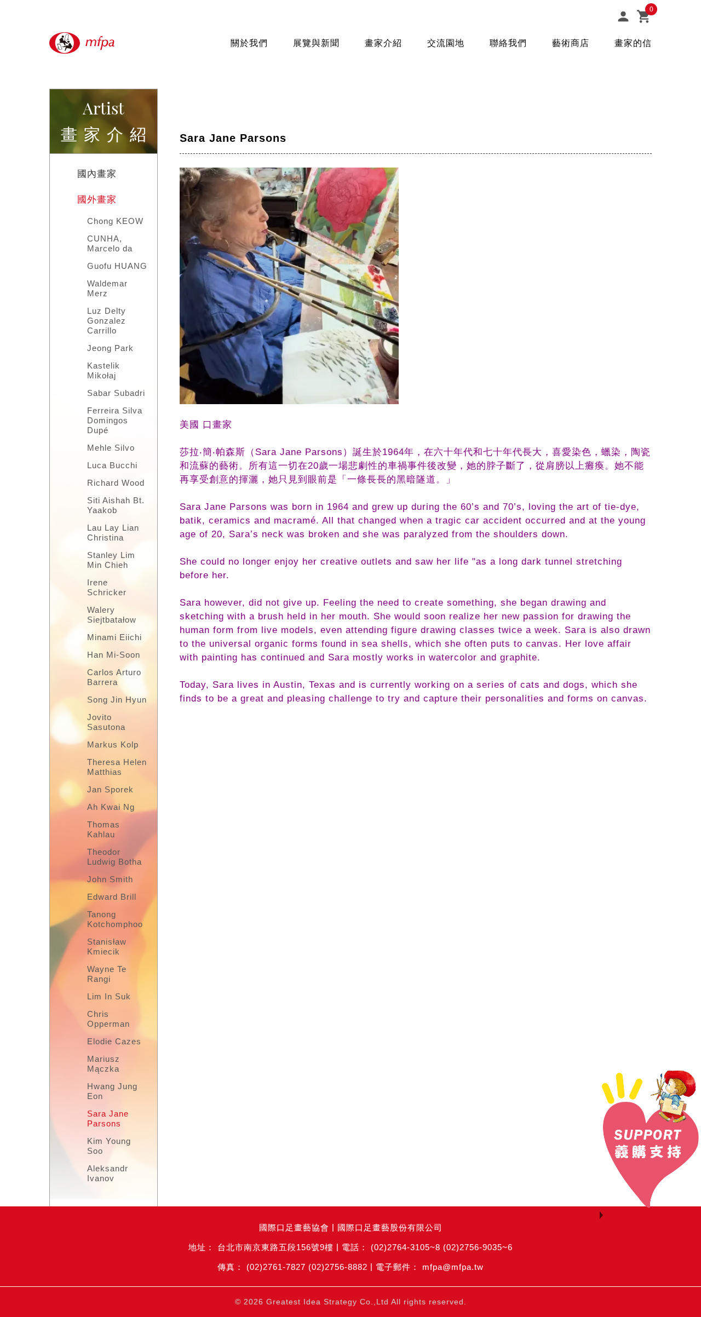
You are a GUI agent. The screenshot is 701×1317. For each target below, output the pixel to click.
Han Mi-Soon (113, 654)
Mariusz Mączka (103, 1063)
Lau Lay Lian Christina (113, 532)
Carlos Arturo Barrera (114, 677)
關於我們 (249, 43)
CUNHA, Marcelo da (110, 243)
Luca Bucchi (112, 465)
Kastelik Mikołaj (103, 370)
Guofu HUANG (117, 266)
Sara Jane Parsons (108, 1118)
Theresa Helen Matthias (117, 767)
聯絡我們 (508, 43)
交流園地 (445, 43)
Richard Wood (116, 482)
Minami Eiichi (114, 637)
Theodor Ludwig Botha (114, 856)
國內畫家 (97, 174)
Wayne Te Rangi (107, 974)
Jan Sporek (110, 789)
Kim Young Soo (109, 1145)
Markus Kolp (113, 744)
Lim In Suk (109, 996)
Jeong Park (110, 348)
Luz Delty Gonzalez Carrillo (106, 320)
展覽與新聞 (316, 43)
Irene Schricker (107, 587)
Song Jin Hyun (117, 699)
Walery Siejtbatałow (111, 614)
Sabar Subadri (116, 393)
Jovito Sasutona (106, 722)
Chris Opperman (108, 1018)
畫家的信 (633, 43)
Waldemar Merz (107, 288)
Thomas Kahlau (103, 829)
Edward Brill (111, 896)
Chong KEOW (115, 221)
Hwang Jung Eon (112, 1091)
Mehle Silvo (111, 447)
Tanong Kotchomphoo (115, 919)
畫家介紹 (383, 43)
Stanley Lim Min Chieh (111, 560)
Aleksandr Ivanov (107, 1173)
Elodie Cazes (114, 1041)
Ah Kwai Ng (111, 807)
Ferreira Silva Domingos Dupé (114, 420)
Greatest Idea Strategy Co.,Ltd (327, 1301)
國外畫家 (97, 199)
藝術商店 (570, 43)
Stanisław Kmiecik (107, 946)
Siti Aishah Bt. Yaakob (116, 505)
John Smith (110, 879)
